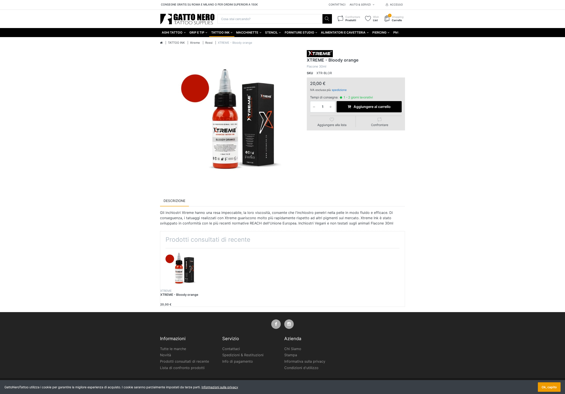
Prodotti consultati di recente (184, 361)
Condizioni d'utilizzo (301, 368)
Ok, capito (549, 387)
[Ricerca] (327, 19)
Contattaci (337, 4)
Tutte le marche (173, 349)
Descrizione (174, 201)
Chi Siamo (292, 349)
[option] (230, 120)
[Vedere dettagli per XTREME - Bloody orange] (180, 268)
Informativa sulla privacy (304, 361)
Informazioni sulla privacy (220, 387)
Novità (165, 355)
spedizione (339, 90)
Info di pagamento (237, 361)
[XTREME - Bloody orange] (230, 120)
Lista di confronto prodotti (182, 368)
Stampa (290, 355)
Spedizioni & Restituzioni (243, 355)
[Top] (161, 43)
